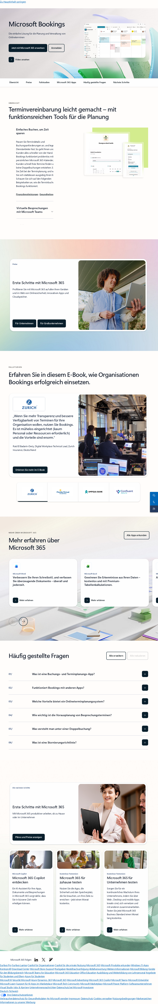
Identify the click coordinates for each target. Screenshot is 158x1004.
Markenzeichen (144, 998)
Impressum (74, 998)
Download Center (20, 968)
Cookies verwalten (103, 998)
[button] (19, 59)
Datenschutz (87, 998)
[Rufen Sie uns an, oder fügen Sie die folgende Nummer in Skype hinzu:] (153, 502)
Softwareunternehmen (140, 983)
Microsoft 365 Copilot (100, 980)
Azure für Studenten (35, 976)
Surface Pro (6, 965)
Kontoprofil (5, 968)
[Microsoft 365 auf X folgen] (43, 959)
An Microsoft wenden (57, 998)
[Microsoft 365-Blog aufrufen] (50, 959)
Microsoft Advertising (77, 980)
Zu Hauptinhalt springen (13, 1)
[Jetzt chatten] (153, 495)
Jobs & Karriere (21, 987)
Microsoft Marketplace (91, 983)
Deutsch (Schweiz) (9, 991)
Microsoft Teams (119, 980)
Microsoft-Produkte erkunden (115, 965)
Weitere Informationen (118, 968)
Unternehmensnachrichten (42, 987)
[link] (14, 83)
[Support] (153, 509)
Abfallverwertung (97, 968)
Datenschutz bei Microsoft (70, 987)
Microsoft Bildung (139, 968)
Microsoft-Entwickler (138, 980)
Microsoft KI (6, 980)
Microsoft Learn (8, 983)
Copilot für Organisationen (41, 965)
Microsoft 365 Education (67, 972)
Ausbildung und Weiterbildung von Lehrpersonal (121, 972)
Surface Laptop (19, 965)
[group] (78, 435)
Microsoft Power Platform (116, 983)
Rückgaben (60, 968)
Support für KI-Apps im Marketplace (34, 983)
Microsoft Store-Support (42, 968)
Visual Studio (6, 987)
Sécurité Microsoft (21, 980)
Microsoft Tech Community (66, 983)
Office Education (88, 972)
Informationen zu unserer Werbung (17, 1002)
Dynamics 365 (44, 980)
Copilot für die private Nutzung (70, 965)
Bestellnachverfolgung (77, 968)
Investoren (88, 987)
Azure (34, 980)
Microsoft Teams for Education (39, 972)
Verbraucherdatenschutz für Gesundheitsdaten (23, 998)
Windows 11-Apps (140, 965)
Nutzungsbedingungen (124, 998)
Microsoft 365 (93, 965)
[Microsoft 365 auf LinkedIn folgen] (36, 959)
